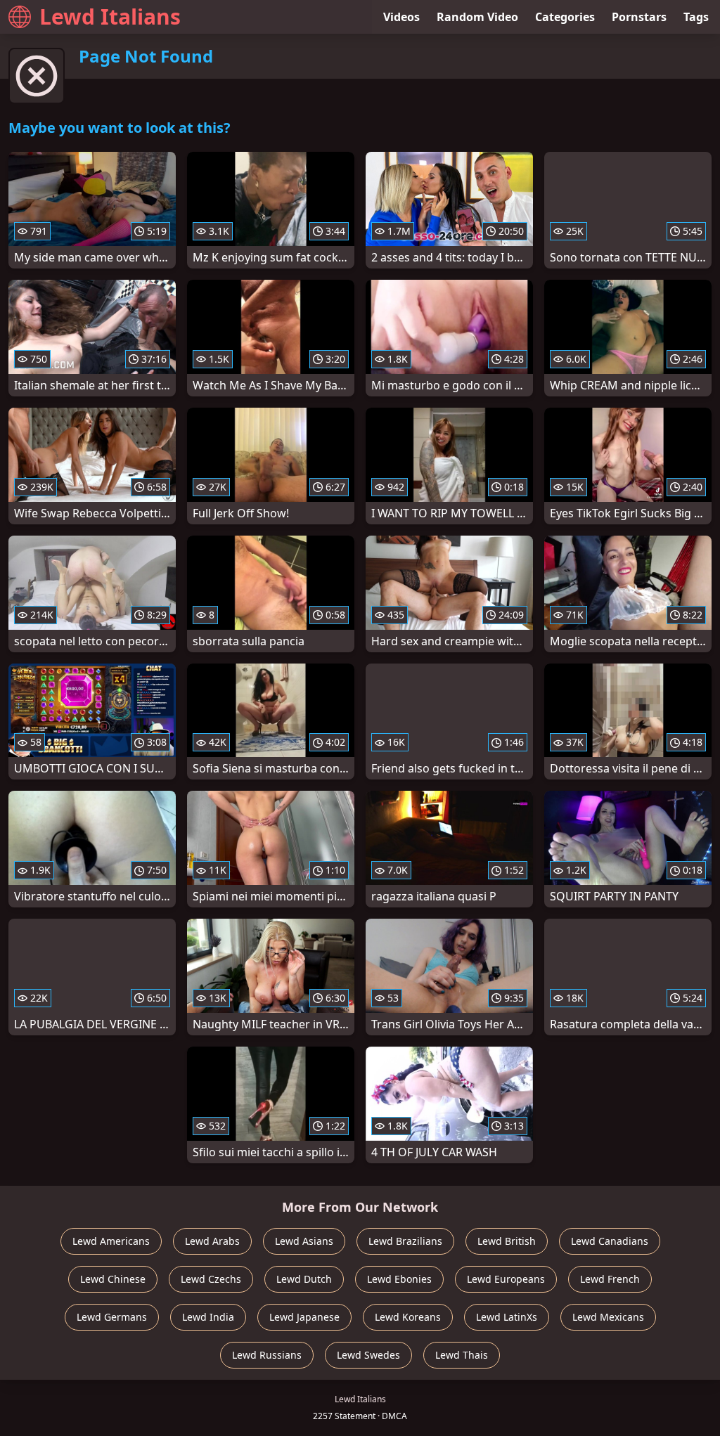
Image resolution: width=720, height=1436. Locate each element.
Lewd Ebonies (399, 1279)
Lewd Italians (110, 16)
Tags (696, 17)
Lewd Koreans (408, 1317)
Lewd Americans (111, 1241)
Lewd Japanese (304, 1317)
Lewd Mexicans (608, 1317)
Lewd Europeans (506, 1279)
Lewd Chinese (113, 1279)
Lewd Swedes (368, 1354)
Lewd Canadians (609, 1241)
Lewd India (208, 1317)
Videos (401, 17)
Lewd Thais (461, 1354)
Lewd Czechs (211, 1279)
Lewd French (610, 1279)
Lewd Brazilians (405, 1241)
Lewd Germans (112, 1317)
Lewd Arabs (212, 1241)
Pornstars (639, 17)
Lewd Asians (304, 1241)
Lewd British (506, 1241)
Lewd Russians (267, 1354)
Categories (565, 17)
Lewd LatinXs (506, 1317)
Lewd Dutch (304, 1279)
